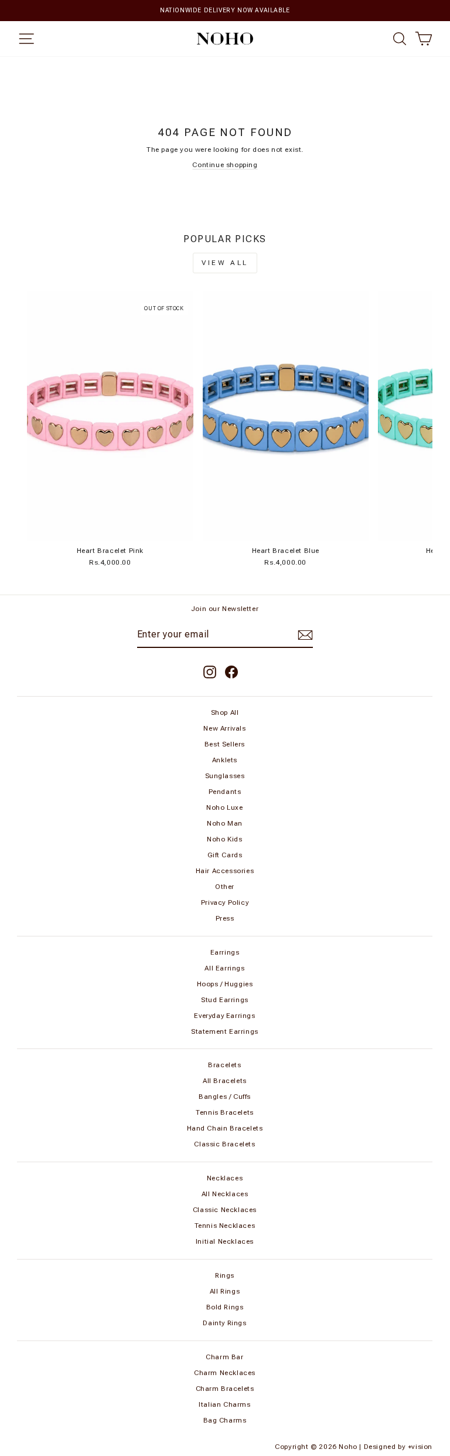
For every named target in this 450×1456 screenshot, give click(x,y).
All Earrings (224, 968)
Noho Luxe (224, 807)
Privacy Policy (224, 902)
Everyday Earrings (224, 1016)
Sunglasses (225, 776)
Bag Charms (225, 1420)
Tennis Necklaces (225, 1225)
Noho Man (225, 823)
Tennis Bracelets (225, 1112)
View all (225, 263)
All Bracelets (225, 1081)
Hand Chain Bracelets (225, 1128)
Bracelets (224, 1065)
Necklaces (225, 1178)
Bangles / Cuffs (225, 1096)
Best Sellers (224, 744)
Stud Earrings (224, 1000)
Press (225, 918)
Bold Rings (225, 1307)
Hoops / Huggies (225, 984)
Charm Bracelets (225, 1388)
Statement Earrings (224, 1031)
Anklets (224, 760)
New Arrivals (224, 728)
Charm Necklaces (224, 1373)
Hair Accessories (225, 871)
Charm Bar (224, 1357)
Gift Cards (225, 855)
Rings (224, 1275)
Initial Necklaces (225, 1241)
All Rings (225, 1291)
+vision (420, 1447)
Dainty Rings (224, 1323)
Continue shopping (224, 165)
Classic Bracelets (224, 1144)
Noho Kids (224, 839)
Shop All (225, 712)
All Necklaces (225, 1194)
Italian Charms (224, 1404)
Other (224, 887)
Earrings (225, 952)
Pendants (225, 792)
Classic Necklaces (225, 1210)
